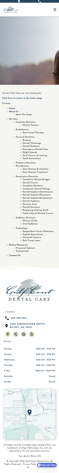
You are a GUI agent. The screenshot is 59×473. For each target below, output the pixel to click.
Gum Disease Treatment (35, 172)
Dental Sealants (31, 146)
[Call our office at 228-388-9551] (39, 1)
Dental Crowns (30, 183)
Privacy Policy (29, 464)
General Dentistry (25, 137)
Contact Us (14, 255)
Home (12, 108)
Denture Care (30, 204)
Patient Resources (18, 245)
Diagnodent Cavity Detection (38, 231)
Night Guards (30, 152)
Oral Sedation (30, 224)
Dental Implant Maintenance (38, 192)
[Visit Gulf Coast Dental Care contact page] (29, 414)
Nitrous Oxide (30, 221)
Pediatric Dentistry (26, 163)
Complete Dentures (33, 186)
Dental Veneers (31, 125)
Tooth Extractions (32, 158)
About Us (13, 112)
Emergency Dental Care (35, 149)
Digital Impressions (33, 234)
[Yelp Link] (31, 334)
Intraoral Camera (32, 237)
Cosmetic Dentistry (26, 122)
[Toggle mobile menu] (55, 9)
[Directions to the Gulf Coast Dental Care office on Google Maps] (19, 1)
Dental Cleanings (32, 143)
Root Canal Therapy (33, 133)
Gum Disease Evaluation (35, 169)
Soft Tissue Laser (31, 241)
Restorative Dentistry (27, 176)
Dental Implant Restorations (38, 198)
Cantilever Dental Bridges (36, 180)
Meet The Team (24, 115)
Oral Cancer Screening (35, 155)
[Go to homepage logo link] (29, 289)
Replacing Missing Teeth (35, 210)
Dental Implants (31, 201)
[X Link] (15, 334)
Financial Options (25, 248)
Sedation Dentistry (26, 218)
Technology (22, 228)
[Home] (10, 9)
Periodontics (22, 166)
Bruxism (27, 140)
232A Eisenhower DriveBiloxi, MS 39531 (27, 325)
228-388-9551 (19, 318)
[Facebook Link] (7, 334)
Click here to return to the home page (22, 98)
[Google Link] (23, 334)
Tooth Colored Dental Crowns (38, 213)
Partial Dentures (31, 207)
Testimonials (22, 251)
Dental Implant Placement (36, 195)
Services (13, 119)
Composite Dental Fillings (36, 189)
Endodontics (22, 130)
